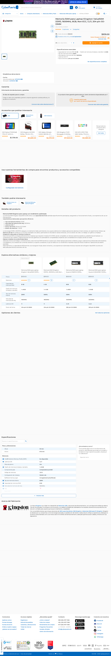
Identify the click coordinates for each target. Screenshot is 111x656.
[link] (31, 265)
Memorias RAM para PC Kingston (92, 536)
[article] (55, 387)
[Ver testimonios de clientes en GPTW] (50, 645)
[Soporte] (105, 14)
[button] (39, 645)
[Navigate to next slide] (109, 156)
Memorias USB (62, 531)
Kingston (38, 531)
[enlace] (80, 620)
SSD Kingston (77, 536)
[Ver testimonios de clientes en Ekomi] (23, 645)
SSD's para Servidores (66, 536)
